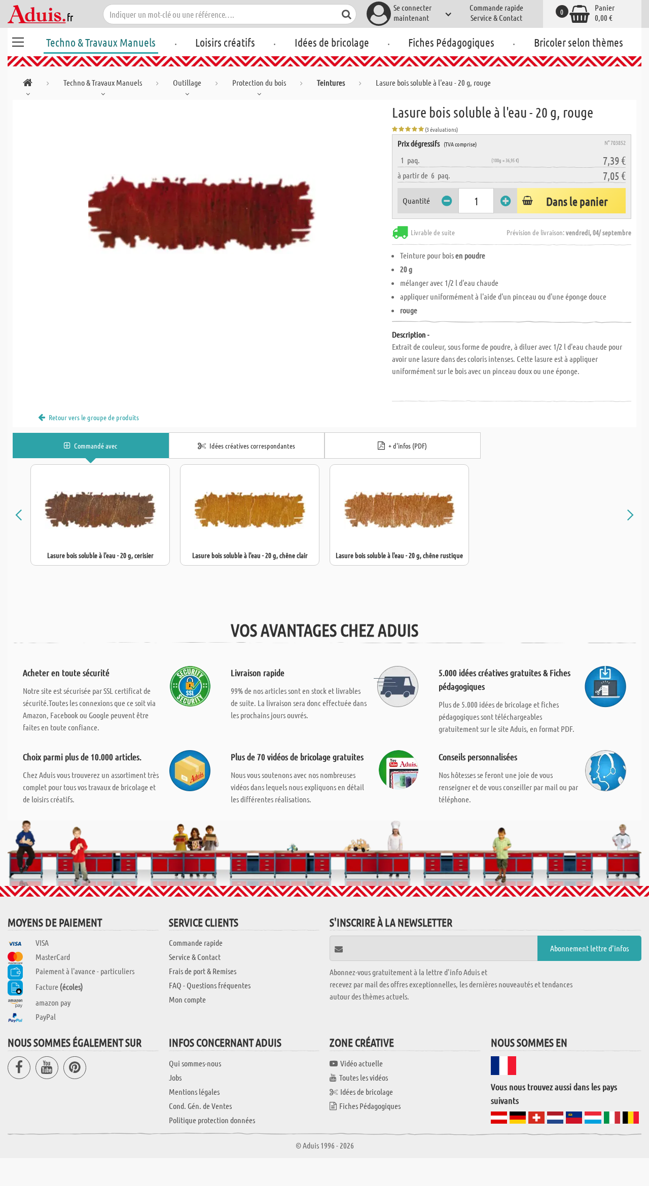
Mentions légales (194, 1091)
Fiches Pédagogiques (451, 42)
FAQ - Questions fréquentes (209, 985)
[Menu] (18, 40)
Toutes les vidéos (363, 1077)
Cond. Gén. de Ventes (200, 1105)
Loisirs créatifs (225, 42)
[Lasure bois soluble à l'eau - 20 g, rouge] (202, 214)
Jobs (175, 1077)
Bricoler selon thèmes (578, 42)
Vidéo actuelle (361, 1063)
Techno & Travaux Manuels (101, 42)
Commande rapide (496, 7)
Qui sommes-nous (195, 1063)
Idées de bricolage (332, 42)
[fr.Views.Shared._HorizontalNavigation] (28, 84)
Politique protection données (212, 1120)
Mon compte (187, 999)
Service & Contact (496, 17)
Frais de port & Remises (202, 971)
